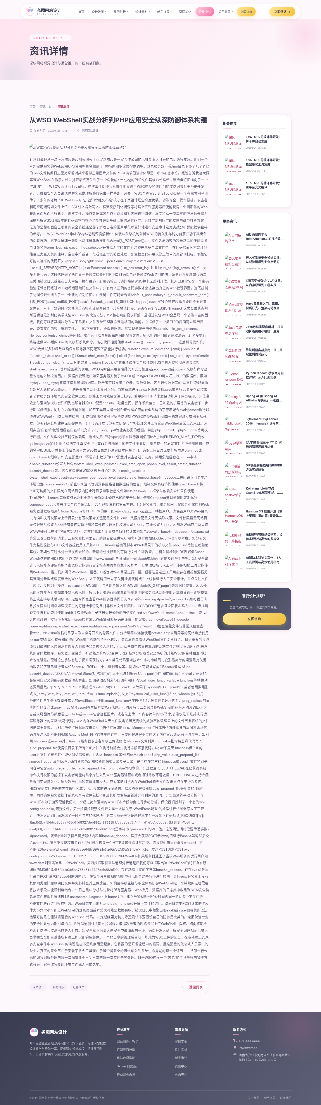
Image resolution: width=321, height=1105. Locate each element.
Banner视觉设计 (128, 1066)
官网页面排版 (126, 1049)
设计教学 (99, 11)
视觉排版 (58, 987)
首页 (81, 11)
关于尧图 (225, 11)
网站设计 (38, 987)
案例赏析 (121, 11)
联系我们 (286, 1098)
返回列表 (196, 987)
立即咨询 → (282, 11)
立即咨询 (246, 11)
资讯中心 (205, 11)
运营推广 (78, 987)
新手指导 (164, 11)
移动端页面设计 (127, 1074)
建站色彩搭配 (126, 1058)
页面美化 (185, 11)
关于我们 (253, 1098)
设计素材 (142, 11)
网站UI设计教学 (127, 1041)
